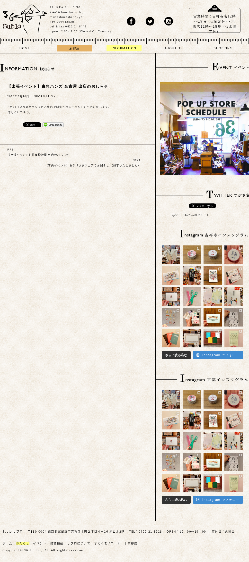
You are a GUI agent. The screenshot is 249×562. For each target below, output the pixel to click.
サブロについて (78, 543)
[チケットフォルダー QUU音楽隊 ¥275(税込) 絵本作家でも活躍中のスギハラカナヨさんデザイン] (171, 275)
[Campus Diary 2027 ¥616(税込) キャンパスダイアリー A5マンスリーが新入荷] (171, 338)
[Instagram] (168, 21)
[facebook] (131, 21)
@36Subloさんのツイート (191, 215)
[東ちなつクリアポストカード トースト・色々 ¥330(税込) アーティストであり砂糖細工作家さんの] (171, 317)
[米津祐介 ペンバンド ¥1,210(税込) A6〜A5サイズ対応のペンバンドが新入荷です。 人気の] (233, 275)
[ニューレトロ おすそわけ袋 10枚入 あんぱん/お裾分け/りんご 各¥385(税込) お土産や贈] (233, 296)
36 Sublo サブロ (24, 18)
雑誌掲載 (56, 543)
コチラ (24, 112)
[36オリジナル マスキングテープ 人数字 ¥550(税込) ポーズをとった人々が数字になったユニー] (233, 254)
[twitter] (150, 21)
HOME (24, 48)
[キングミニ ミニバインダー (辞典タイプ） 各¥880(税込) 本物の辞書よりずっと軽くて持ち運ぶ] (192, 275)
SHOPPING (223, 48)
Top (231, 544)
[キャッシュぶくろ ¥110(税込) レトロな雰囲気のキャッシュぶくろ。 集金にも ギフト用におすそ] (233, 338)
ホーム (7, 543)
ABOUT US (174, 48)
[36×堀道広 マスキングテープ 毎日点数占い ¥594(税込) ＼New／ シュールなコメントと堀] (192, 254)
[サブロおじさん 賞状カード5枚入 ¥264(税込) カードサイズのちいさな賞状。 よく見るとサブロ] (192, 338)
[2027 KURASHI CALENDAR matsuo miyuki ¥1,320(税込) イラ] (213, 275)
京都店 (74, 48)
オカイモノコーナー (109, 543)
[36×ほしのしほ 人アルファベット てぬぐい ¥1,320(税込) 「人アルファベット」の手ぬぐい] (233, 317)
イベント (39, 543)
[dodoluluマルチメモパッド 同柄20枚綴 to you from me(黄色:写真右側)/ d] (213, 296)
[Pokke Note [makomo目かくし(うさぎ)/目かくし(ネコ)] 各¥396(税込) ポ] (171, 254)
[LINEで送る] (53, 124)
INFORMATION (124, 48)
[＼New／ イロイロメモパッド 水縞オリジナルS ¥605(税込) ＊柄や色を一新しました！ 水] (192, 317)
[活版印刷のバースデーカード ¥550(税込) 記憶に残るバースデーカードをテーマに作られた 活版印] (171, 296)
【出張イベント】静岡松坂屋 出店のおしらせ (38, 154)
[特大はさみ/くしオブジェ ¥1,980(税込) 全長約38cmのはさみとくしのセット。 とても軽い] (192, 296)
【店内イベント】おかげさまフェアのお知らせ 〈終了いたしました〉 (93, 165)
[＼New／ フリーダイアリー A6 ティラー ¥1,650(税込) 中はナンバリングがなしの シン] (213, 338)
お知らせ (22, 543)
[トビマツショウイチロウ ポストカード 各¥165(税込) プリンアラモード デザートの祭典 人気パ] (213, 317)
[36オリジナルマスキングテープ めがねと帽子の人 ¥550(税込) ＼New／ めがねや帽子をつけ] (213, 254)
